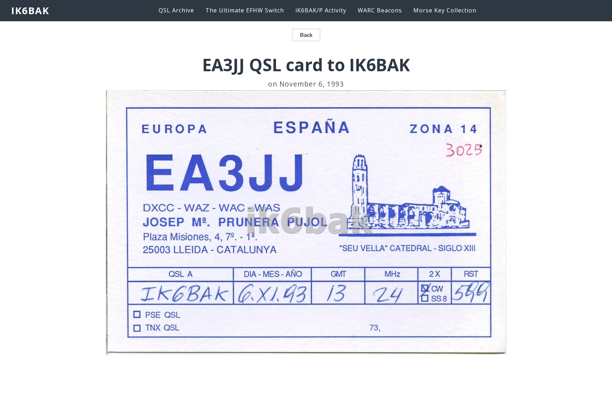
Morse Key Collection (444, 10)
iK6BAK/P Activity (320, 10)
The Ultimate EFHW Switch (244, 10)
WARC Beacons (380, 10)
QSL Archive (176, 10)
